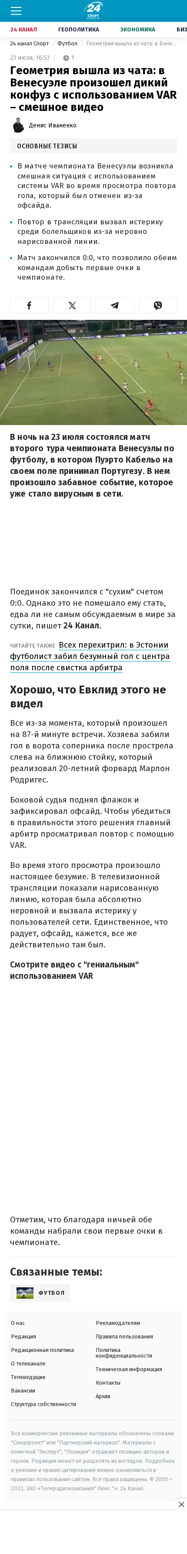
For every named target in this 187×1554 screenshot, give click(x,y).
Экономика (137, 29)
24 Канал (23, 29)
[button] (29, 305)
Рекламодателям (118, 1323)
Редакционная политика (42, 1350)
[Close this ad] (181, 1504)
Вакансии (23, 1390)
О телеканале (28, 1363)
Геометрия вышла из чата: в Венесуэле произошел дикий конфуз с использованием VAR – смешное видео (131, 43)
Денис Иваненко (53, 125)
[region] (93, 1532)
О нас (18, 1323)
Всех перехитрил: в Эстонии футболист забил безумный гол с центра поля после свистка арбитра (90, 656)
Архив (103, 1396)
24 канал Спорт (30, 43)
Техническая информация (129, 1369)
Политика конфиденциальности (124, 1353)
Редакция (23, 1336)
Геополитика (78, 29)
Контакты (108, 1382)
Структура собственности (43, 1404)
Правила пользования (124, 1336)
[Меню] (16, 11)
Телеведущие (28, 1377)
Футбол (68, 43)
